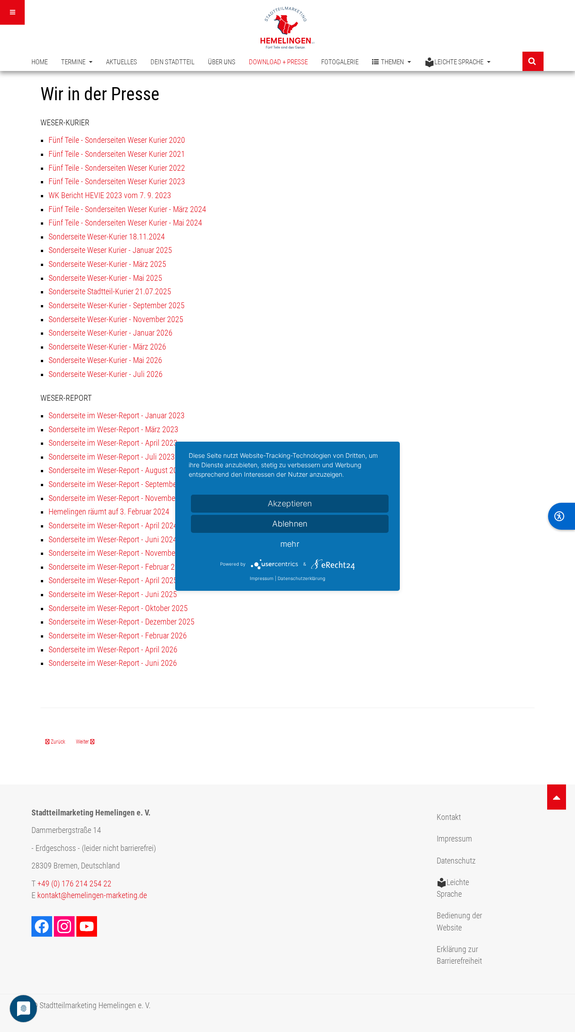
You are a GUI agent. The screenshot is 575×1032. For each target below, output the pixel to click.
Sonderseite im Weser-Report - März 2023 (113, 429)
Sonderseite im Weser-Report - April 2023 (113, 442)
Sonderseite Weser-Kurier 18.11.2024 (107, 236)
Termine (74, 62)
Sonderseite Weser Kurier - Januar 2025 (110, 250)
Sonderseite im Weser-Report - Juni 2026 (113, 663)
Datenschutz (456, 860)
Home (39, 62)
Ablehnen (289, 523)
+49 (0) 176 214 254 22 (74, 883)
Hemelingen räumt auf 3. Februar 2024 (109, 511)
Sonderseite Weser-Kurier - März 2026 (107, 346)
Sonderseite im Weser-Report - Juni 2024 (113, 539)
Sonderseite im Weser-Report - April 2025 (113, 580)
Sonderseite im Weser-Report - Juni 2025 (113, 594)
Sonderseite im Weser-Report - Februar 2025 (118, 567)
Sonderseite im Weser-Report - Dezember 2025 (122, 621)
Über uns (221, 62)
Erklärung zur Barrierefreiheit (459, 955)
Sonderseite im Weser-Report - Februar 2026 (118, 635)
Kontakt (449, 817)
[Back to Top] (556, 797)
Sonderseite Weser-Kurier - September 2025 (117, 305)
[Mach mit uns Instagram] (65, 925)
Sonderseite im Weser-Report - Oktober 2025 (118, 608)
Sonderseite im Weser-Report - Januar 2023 (117, 415)
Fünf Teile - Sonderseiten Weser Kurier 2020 (117, 140)
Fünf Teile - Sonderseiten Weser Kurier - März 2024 (127, 209)
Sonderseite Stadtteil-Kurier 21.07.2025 (110, 291)
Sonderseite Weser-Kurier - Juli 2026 (106, 374)
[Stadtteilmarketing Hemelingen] (287, 28)
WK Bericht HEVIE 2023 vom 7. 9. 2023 (110, 195)
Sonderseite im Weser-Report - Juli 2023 (112, 456)
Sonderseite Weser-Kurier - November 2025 (116, 319)
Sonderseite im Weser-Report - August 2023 (117, 470)
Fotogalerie (339, 62)
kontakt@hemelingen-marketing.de (92, 895)
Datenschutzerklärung (301, 578)
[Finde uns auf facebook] (42, 925)
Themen (393, 62)
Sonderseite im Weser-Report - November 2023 (122, 498)
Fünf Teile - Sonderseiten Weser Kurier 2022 (117, 168)
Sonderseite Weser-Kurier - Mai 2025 (105, 278)
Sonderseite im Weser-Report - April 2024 (113, 525)
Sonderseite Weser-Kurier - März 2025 (107, 264)
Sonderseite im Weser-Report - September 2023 (123, 484)
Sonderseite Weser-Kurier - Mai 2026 (105, 360)
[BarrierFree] (561, 516)
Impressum (454, 838)
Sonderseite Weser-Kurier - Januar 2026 (110, 332)
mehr (289, 544)
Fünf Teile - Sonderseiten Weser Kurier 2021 (117, 154)
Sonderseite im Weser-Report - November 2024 (122, 553)
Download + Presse (278, 62)
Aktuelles (121, 62)
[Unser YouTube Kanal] (87, 925)
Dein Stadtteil (172, 62)
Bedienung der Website (459, 921)
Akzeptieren (290, 503)
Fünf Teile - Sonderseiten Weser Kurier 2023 (117, 181)
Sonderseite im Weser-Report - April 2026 (113, 649)
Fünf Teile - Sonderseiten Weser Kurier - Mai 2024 (125, 222)
